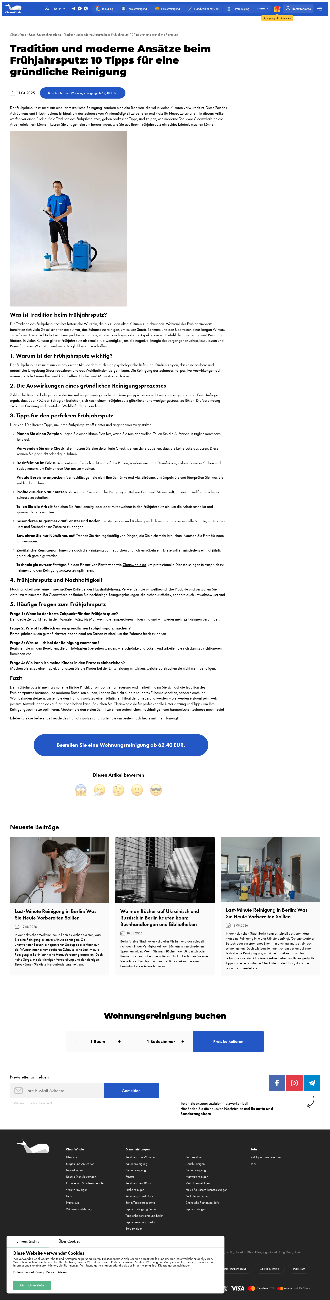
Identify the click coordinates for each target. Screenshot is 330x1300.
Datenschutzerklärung (28, 1272)
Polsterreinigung (135, 1170)
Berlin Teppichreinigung (140, 1203)
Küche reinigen (134, 1190)
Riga (266, 1252)
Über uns (71, 1157)
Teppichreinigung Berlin (140, 1222)
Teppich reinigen (195, 1209)
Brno (289, 1252)
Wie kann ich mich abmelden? (33, 1103)
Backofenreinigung (197, 1196)
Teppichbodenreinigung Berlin (144, 1216)
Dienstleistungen (137, 1149)
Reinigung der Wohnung (140, 1157)
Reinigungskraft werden (266, 1157)
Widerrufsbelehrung (79, 1209)
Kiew (250, 1252)
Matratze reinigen (196, 1177)
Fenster (129, 1177)
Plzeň (297, 1252)
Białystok (240, 1252)
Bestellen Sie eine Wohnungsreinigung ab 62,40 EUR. (82, 93)
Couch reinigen (195, 1164)
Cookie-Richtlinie (269, 1268)
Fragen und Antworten (80, 1164)
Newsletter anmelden (29, 1077)
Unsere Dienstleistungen (81, 1177)
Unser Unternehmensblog (45, 35)
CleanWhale (18, 35)
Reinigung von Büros (138, 1183)
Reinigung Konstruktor (139, 1196)
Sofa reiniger (193, 1157)
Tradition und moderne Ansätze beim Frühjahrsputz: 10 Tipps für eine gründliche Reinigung (121, 35)
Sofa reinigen (133, 1228)
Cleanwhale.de (134, 564)
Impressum (73, 1203)
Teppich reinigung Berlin (140, 1209)
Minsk (274, 1252)
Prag (282, 1252)
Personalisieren (56, 1272)
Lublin (229, 1252)
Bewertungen (74, 1170)
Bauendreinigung (136, 1164)
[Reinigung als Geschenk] (277, 8)
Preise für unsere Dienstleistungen (206, 1190)
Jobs (69, 1196)
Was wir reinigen (76, 1190)
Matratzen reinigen (197, 1183)
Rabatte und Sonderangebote (84, 1183)
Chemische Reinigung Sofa (202, 1203)
